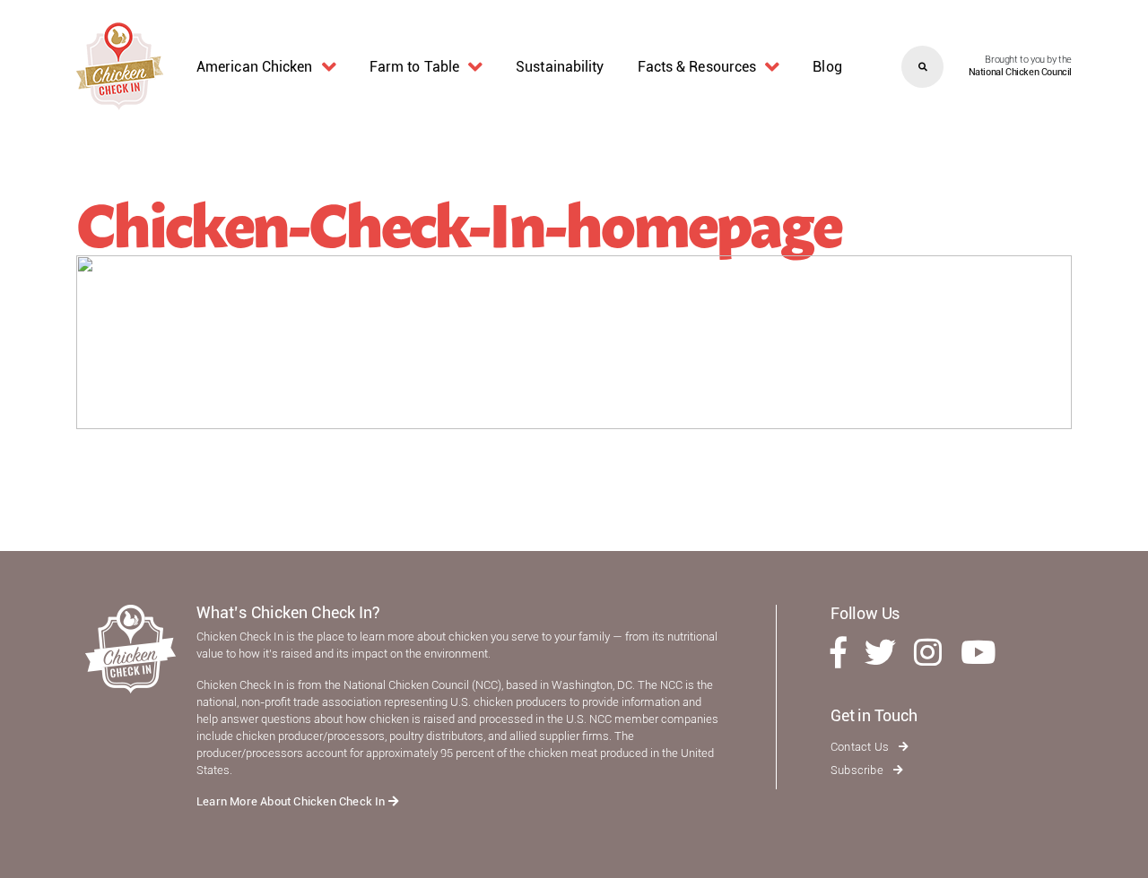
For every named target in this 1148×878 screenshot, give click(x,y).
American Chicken (254, 66)
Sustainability (560, 66)
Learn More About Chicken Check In (292, 801)
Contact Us (861, 746)
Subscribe (858, 770)
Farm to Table (414, 66)
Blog (827, 66)
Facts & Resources (697, 66)
